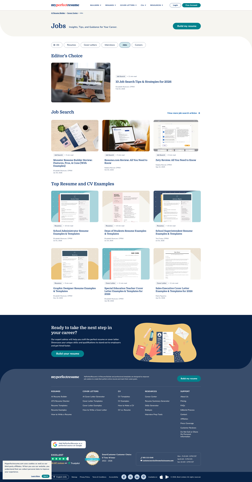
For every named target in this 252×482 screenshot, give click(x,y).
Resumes (71, 45)
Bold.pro (148, 410)
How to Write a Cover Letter (95, 410)
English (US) (61, 477)
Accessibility (113, 477)
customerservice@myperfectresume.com (158, 460)
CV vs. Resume (124, 410)
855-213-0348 (148, 458)
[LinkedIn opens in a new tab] (137, 477)
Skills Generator (152, 405)
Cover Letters (90, 45)
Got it (45, 476)
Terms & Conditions (99, 477)
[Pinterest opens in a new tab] (143, 477)
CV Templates (124, 397)
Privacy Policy (85, 477)
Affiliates (184, 419)
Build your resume (67, 353)
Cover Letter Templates (93, 401)
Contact (183, 414)
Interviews (110, 45)
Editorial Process (187, 410)
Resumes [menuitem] (109, 5)
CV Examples (123, 401)
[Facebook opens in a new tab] (124, 477)
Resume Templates (59, 405)
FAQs (182, 405)
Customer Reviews (188, 428)
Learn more (35, 476)
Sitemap (74, 477)
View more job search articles (182, 113)
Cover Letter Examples (92, 405)
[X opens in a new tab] (130, 477)
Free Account (191, 5)
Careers (139, 45)
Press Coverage (187, 423)
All (57, 45)
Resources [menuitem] (155, 5)
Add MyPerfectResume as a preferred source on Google (70, 444)
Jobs (125, 45)
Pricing (183, 401)
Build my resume (186, 26)
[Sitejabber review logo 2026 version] (92, 458)
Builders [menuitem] (94, 5)
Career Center (72, 13)
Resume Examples (59, 410)
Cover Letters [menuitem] (127, 5)
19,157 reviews (57, 463)
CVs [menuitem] (142, 5)
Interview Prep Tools (153, 414)
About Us (184, 397)
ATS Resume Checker (60, 401)
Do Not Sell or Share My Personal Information (189, 434)
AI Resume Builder (58, 13)
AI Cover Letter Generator (94, 397)
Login (175, 5)
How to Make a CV (126, 405)
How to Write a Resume (61, 414)
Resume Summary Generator (157, 401)
